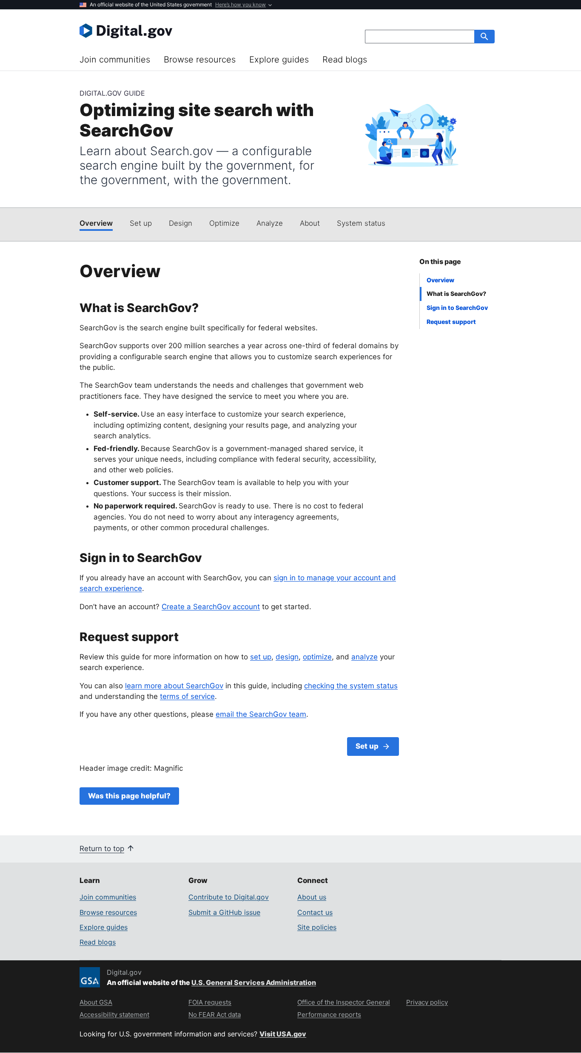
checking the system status (351, 685)
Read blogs (344, 59)
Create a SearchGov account (211, 606)
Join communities (115, 59)
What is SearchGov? (456, 293)
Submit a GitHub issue (224, 912)
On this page (440, 261)
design (287, 657)
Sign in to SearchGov (457, 307)
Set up (141, 223)
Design (180, 223)
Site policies (316, 927)
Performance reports (329, 1014)
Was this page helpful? (129, 796)
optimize (317, 657)
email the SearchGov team (261, 714)
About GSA (96, 1002)
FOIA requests (209, 1002)
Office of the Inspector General (343, 1002)
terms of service (187, 696)
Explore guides (279, 59)
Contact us (315, 912)
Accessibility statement (114, 1014)
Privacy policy (427, 1002)
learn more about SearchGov (174, 685)
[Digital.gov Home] (185, 30)
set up (260, 657)
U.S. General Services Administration (253, 982)
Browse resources (200, 59)
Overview (96, 223)
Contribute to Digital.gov (228, 897)
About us (311, 897)
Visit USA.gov (282, 1034)
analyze (364, 657)
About (310, 223)
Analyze (269, 223)
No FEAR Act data (214, 1014)
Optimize (224, 223)
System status (361, 223)
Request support (451, 321)
